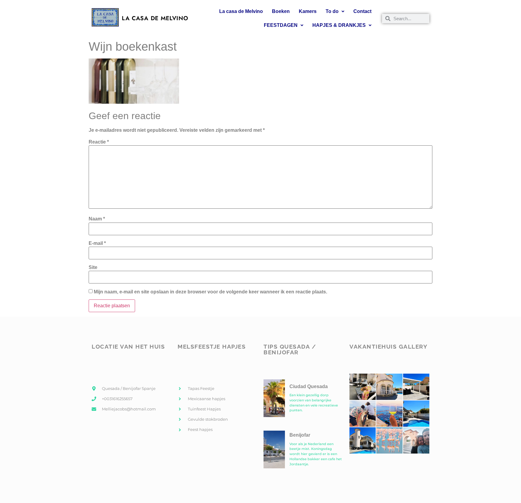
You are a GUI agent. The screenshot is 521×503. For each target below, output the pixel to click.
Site (93, 267)
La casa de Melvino (241, 11)
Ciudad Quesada (308, 386)
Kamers (308, 11)
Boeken (281, 11)
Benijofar (299, 435)
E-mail (97, 243)
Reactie (99, 142)
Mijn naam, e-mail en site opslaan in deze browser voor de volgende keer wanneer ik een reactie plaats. (210, 291)
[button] (335, 11)
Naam (97, 219)
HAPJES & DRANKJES (339, 25)
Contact (362, 11)
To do (332, 11)
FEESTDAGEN (281, 25)
